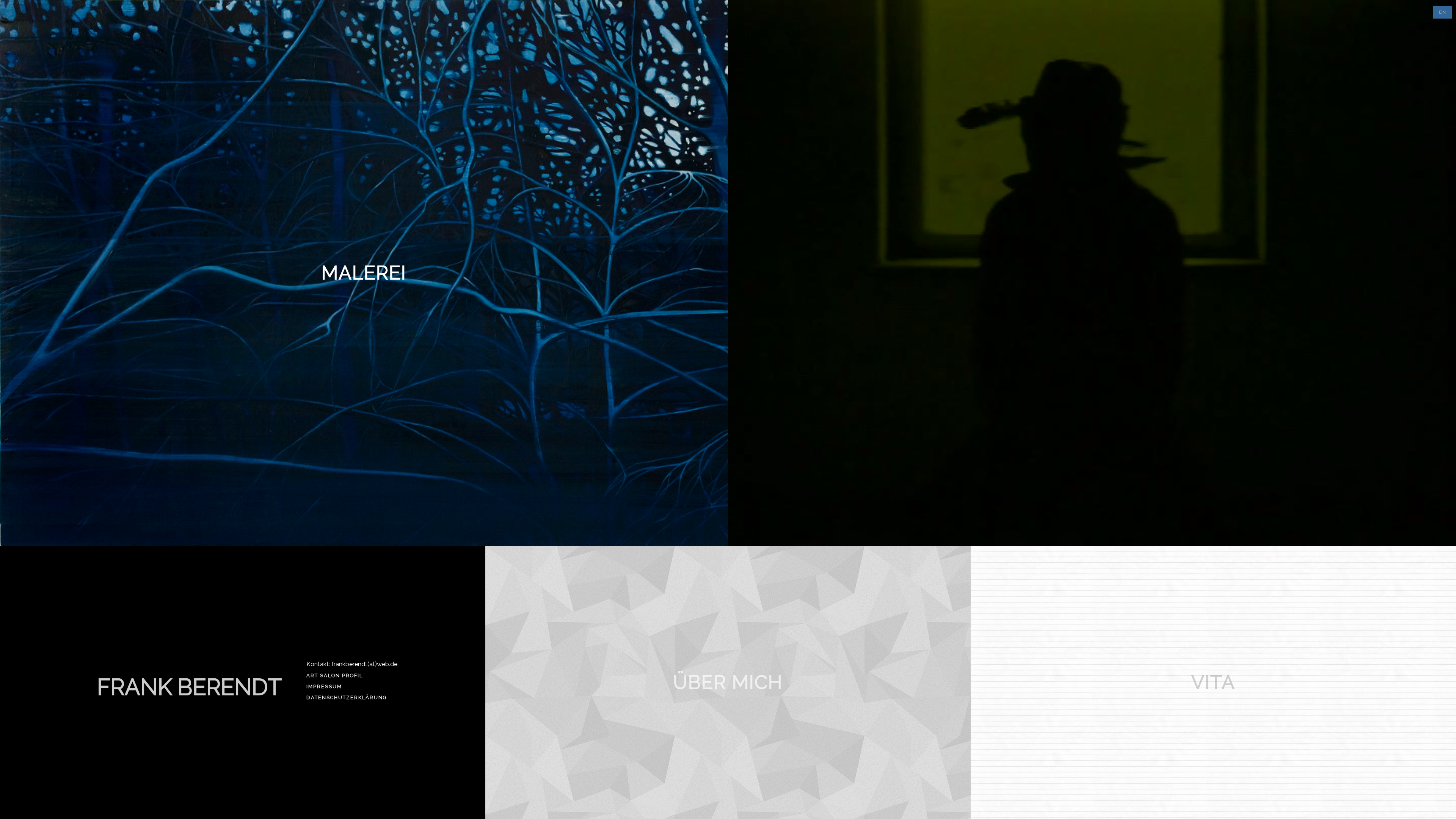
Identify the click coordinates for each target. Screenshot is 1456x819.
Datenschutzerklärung (346, 697)
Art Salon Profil (334, 675)
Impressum (324, 686)
